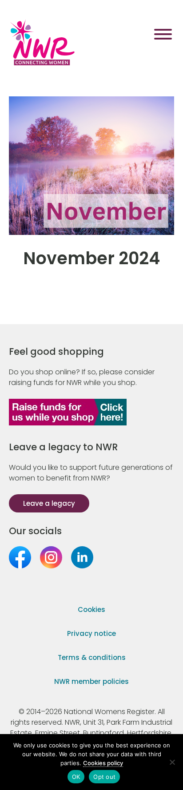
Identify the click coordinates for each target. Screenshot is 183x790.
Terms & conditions (92, 657)
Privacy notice (91, 633)
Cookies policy (103, 762)
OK (76, 776)
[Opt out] (171, 762)
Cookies (91, 609)
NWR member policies (91, 681)
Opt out (104, 776)
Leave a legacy (49, 503)
